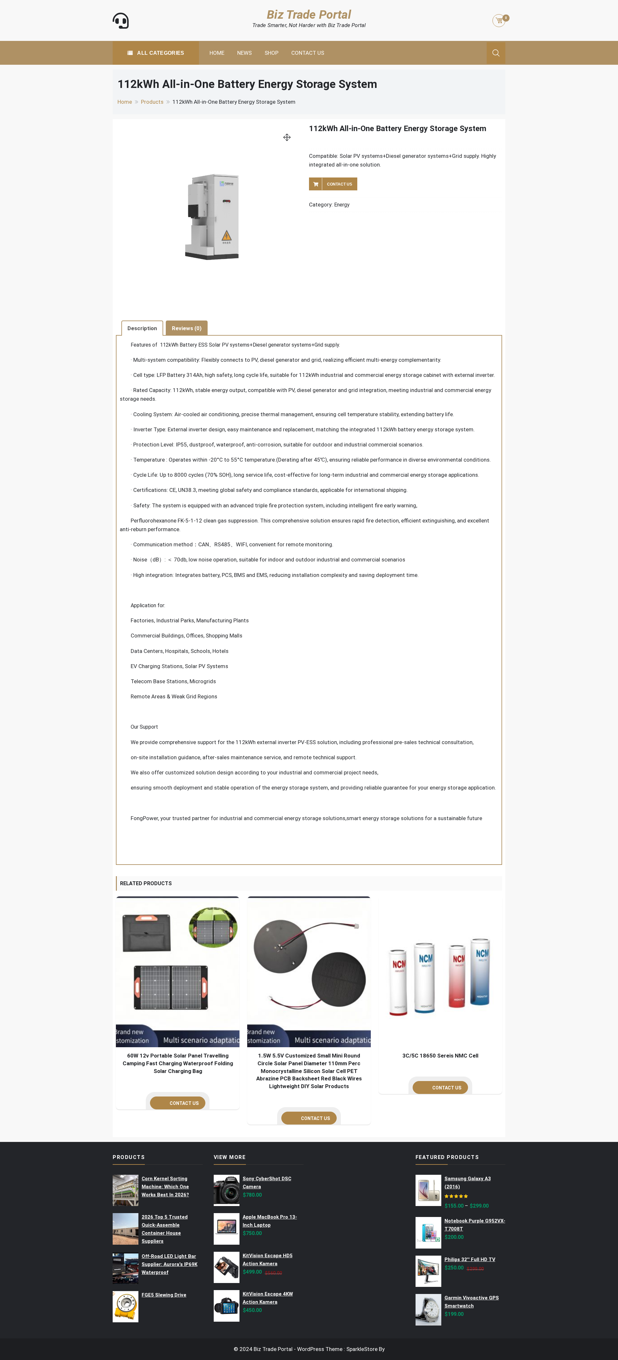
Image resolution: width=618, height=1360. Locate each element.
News (244, 53)
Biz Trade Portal (309, 14)
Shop (271, 53)
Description (142, 328)
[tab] (142, 328)
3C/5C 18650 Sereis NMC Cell (440, 1055)
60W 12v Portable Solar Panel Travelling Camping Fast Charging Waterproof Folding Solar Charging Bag (178, 1063)
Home (217, 53)
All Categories (160, 53)
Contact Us (307, 53)
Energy (342, 205)
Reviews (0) (186, 328)
